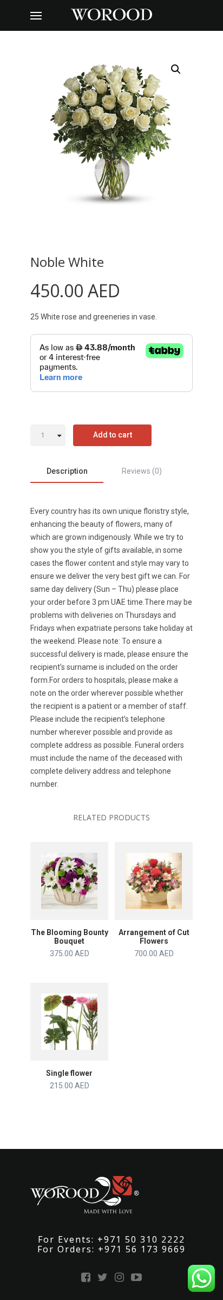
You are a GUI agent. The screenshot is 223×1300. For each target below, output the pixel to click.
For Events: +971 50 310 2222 (111, 1239)
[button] (176, 69)
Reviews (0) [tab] (142, 471)
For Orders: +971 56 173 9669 (111, 1249)
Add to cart (112, 434)
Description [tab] (67, 471)
